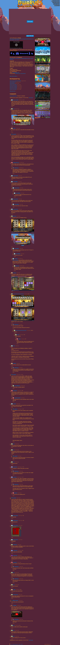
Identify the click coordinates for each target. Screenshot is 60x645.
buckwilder (14, 605)
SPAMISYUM (15, 544)
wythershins (15, 562)
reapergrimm (15, 555)
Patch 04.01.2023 (13, 85)
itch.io (11, 644)
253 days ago (21, 162)
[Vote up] (10, 99)
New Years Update (13, 86)
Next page (31, 97)
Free (50, 644)
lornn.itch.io (23, 73)
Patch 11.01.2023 (13, 84)
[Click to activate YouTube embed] (16, 614)
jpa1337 (18, 334)
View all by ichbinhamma (15, 644)
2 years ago (19, 390)
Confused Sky (15, 550)
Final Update (12, 83)
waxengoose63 (15, 594)
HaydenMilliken (15, 181)
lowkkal (14, 589)
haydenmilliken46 (17, 385)
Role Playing (47, 644)
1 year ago (20, 175)
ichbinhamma (16, 324)
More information (13, 76)
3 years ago (18, 589)
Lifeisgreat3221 (15, 209)
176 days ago (18, 128)
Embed (22, 644)
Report (19, 644)
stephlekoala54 (15, 175)
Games (45, 644)
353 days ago (22, 385)
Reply (12, 106)
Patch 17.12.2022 (13, 89)
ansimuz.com (17, 73)
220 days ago (20, 258)
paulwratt (14, 134)
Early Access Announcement (15, 80)
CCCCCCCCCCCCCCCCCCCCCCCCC (21, 330)
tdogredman (15, 390)
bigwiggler (16, 258)
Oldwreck (14, 363)
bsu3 (13, 572)
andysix (14, 128)
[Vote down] (10, 100)
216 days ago (19, 134)
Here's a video (15, 260)
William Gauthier (15, 600)
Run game (31, 21)
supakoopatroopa (16, 162)
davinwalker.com (16, 72)
